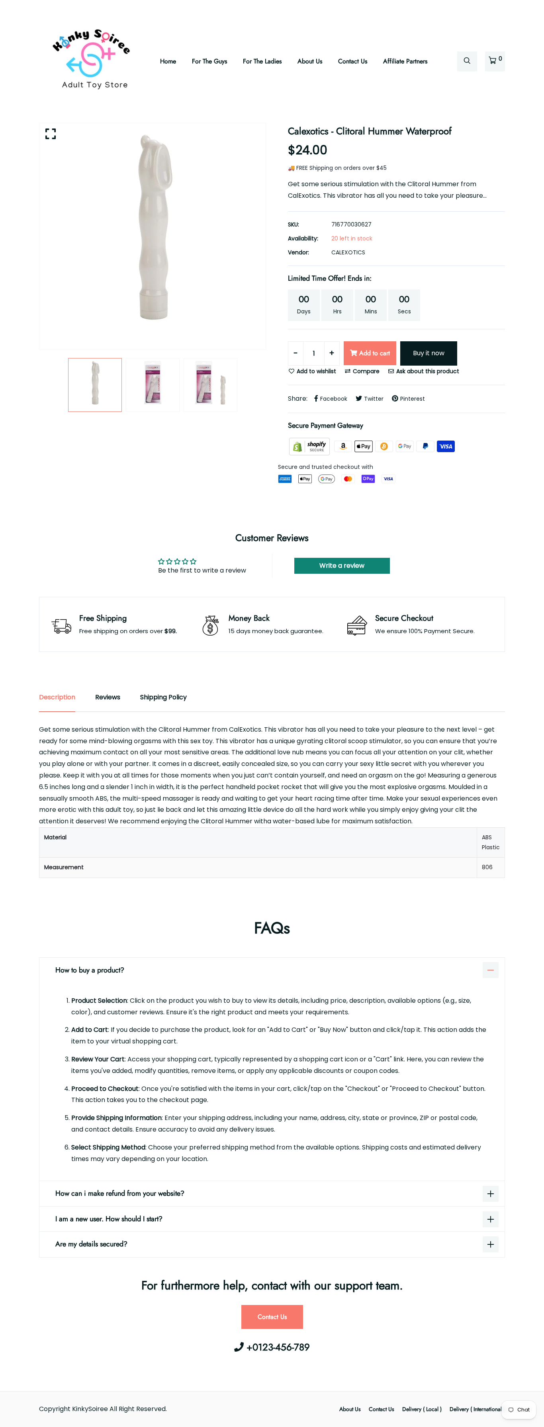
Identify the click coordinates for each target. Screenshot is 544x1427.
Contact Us (352, 61)
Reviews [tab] (107, 697)
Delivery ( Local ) (422, 1409)
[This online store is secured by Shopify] (310, 446)
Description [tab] (57, 697)
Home (168, 61)
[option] (152, 236)
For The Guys (209, 61)
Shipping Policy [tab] (163, 697)
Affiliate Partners (405, 61)
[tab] (272, 852)
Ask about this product (427, 371)
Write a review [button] (341, 565)
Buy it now (428, 353)
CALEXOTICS (348, 252)
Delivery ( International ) (477, 1409)
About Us (309, 61)
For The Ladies (262, 61)
